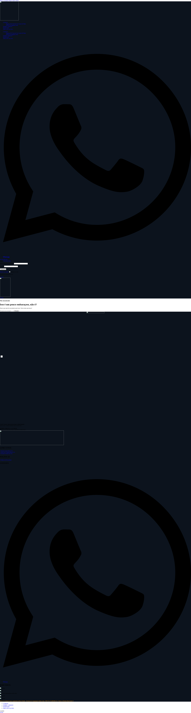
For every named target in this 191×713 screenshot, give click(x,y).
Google (2, 277)
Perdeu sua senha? (4, 272)
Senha (2, 266)
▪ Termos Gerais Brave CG (6, 451)
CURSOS (5, 22)
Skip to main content (14, 0)
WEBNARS (6, 28)
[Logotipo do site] (9, 20)
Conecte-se (3, 269)
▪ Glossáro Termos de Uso (6, 453)
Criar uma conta (7, 261)
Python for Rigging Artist (12, 25)
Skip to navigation (4, 0)
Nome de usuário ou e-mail (7, 263)
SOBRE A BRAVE (7, 26)
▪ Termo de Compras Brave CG (7, 452)
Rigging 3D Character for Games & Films (16, 24)
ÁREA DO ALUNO (8, 29)
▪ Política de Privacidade (5, 460)
